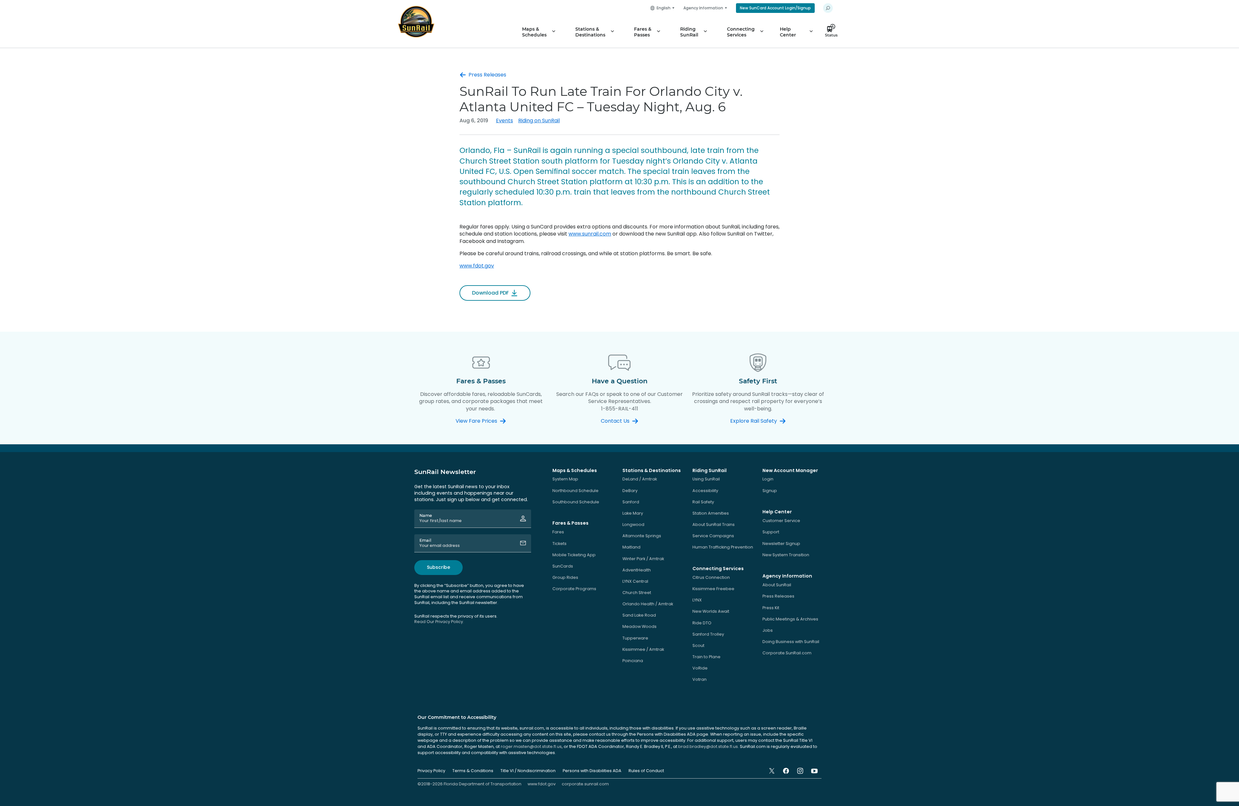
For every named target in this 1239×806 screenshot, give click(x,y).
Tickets (559, 543)
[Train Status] (833, 32)
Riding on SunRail (539, 120)
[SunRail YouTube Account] (814, 771)
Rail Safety (703, 502)
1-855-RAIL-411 (619, 408)
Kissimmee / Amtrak (643, 649)
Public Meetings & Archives (790, 619)
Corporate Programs (574, 588)
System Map (565, 479)
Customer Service (781, 520)
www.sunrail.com (590, 233)
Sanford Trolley (708, 634)
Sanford (630, 502)
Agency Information (703, 8)
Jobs (767, 630)
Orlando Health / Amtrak (647, 604)
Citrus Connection (711, 577)
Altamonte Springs (641, 536)
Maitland (631, 547)
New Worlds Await (710, 611)
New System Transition (785, 555)
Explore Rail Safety (753, 421)
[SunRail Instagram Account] (800, 771)
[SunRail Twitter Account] (772, 771)
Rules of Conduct (646, 770)
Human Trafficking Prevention (722, 547)
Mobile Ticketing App (574, 555)
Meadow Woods (639, 626)
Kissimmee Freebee (713, 588)
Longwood (633, 524)
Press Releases (487, 74)
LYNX (697, 600)
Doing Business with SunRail (790, 641)
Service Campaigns (713, 536)
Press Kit (770, 607)
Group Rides (565, 577)
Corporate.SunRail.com (786, 653)
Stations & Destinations (590, 32)
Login (767, 479)
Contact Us (615, 421)
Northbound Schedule (575, 490)
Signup (769, 490)
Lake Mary (632, 513)
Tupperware (635, 638)
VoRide (700, 668)
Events (504, 120)
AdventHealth (636, 570)
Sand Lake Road (639, 615)
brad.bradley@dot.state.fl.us (708, 746)
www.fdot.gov (476, 265)
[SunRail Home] (416, 21)
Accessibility (705, 490)
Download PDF (490, 293)
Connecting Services (741, 32)
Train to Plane (706, 657)
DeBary (630, 490)
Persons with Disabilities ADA (592, 770)
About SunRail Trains (713, 524)
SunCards (562, 566)
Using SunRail (706, 479)
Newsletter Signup (781, 543)
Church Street (636, 592)
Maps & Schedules (534, 32)
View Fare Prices (476, 421)
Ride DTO (701, 623)
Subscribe (438, 567)
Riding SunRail (689, 32)
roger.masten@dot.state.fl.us (531, 746)
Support (770, 532)
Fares (558, 532)
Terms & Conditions (472, 770)
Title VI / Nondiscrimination (528, 770)
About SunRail (776, 585)
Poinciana (632, 660)
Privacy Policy (431, 770)
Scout (698, 645)
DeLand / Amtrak (639, 479)
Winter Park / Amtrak (643, 558)
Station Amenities (710, 513)
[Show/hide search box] (828, 8)
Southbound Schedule (575, 502)
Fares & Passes (642, 32)
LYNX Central (635, 581)
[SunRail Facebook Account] (786, 771)
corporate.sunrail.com (585, 784)
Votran (699, 679)
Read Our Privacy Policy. (439, 621)
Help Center (788, 32)
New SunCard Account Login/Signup (775, 8)
